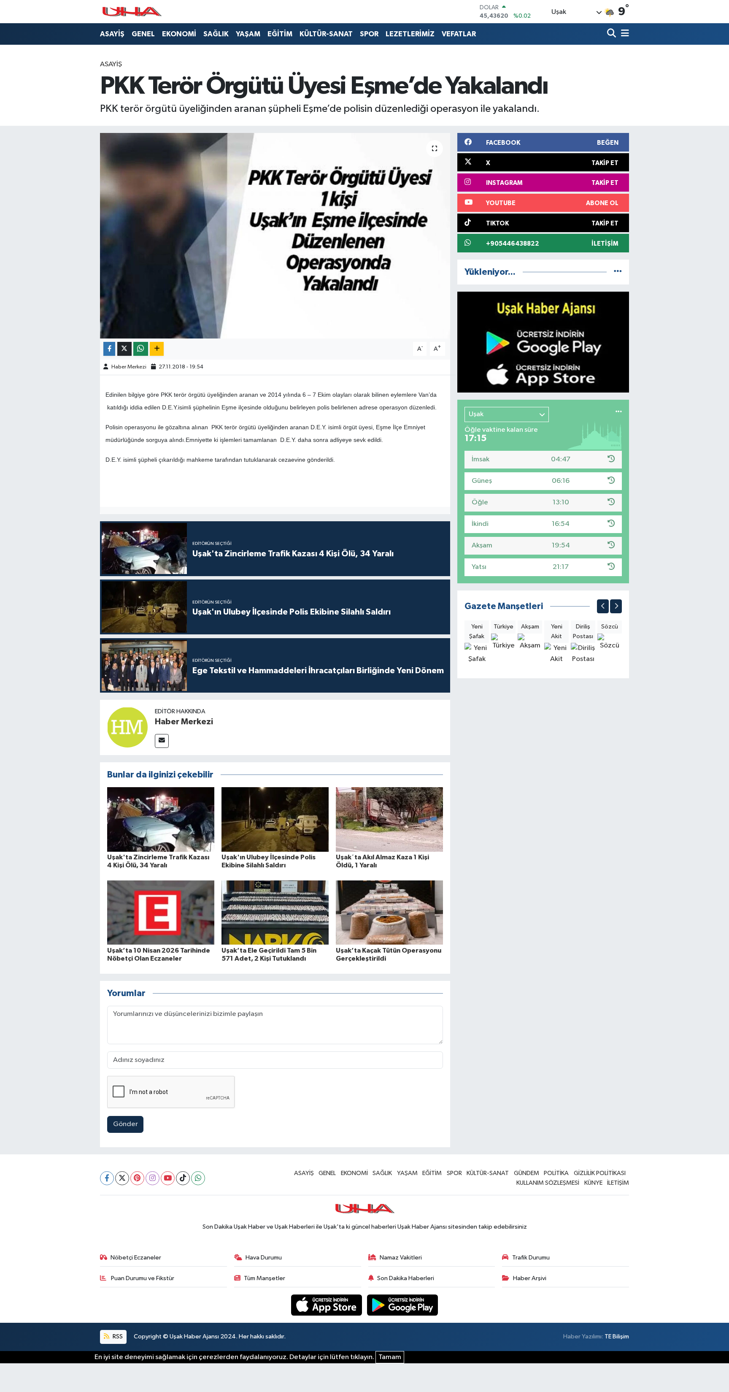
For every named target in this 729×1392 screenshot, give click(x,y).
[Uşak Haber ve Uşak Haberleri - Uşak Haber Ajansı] (131, 12)
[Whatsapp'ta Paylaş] (140, 349)
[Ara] (612, 34)
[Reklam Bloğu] (543, 342)
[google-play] (402, 1304)
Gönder (125, 1124)
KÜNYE (593, 1183)
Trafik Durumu (531, 1257)
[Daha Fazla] (157, 349)
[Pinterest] (137, 1178)
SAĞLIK (216, 34)
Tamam (389, 1357)
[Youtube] (168, 1178)
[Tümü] (618, 272)
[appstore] (327, 1304)
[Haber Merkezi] (127, 727)
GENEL (143, 34)
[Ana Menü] (623, 34)
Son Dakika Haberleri (405, 1278)
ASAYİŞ (112, 34)
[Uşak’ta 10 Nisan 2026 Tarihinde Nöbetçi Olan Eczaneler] (160, 912)
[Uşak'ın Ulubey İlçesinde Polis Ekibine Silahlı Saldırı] (275, 819)
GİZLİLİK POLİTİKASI (600, 1173)
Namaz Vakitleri (401, 1257)
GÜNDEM (526, 1173)
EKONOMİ (179, 34)
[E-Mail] (162, 741)
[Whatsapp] (198, 1178)
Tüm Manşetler (264, 1278)
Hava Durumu (264, 1257)
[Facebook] (107, 1178)
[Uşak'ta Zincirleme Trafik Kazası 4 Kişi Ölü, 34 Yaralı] (160, 819)
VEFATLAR (459, 34)
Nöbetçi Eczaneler (136, 1257)
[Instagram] (152, 1178)
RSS (117, 1336)
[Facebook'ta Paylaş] (109, 349)
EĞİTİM (279, 34)
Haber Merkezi (128, 367)
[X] (122, 1178)
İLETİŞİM (618, 1183)
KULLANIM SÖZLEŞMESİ (547, 1183)
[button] (603, 606)
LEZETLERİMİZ (410, 34)
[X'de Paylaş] (124, 349)
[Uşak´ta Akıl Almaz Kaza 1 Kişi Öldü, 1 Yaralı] (389, 819)
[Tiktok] (183, 1178)
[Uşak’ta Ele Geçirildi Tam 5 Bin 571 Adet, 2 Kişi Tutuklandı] (275, 912)
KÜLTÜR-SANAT (326, 34)
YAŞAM (248, 34)
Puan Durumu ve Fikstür (142, 1278)
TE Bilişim (617, 1336)
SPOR (369, 34)
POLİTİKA (556, 1173)
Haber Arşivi (529, 1278)
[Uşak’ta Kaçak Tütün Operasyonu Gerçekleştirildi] (389, 912)
